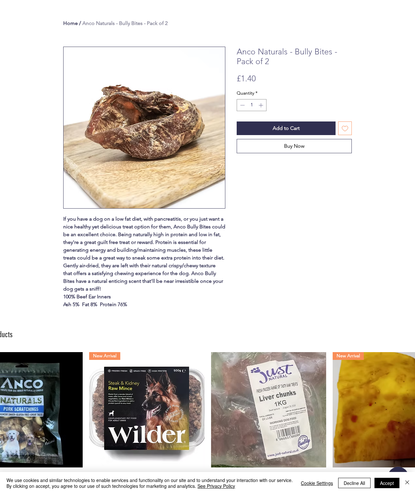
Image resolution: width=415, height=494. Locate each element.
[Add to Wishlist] (345, 128)
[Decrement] (242, 105)
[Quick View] (268, 409)
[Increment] (261, 105)
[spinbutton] (251, 105)
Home (70, 23)
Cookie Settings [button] (317, 483)
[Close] (407, 483)
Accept (387, 483)
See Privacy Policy (216, 486)
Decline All (354, 483)
